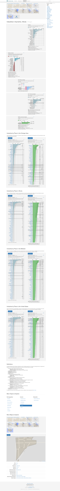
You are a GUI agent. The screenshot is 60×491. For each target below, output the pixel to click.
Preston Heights (23, 476)
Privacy (32, 483)
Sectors (22, 407)
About (28, 483)
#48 (23, 255)
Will (16, 464)
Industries (22, 405)
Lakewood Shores (18, 476)
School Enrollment (36, 400)
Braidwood (17, 475)
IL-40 (17, 472)
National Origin (9, 407)
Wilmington (20, 475)
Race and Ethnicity (9, 402)
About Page (34, 390)
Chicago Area (18, 465)
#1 (43, 24)
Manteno (30, 477)
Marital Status (9, 405)
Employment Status (23, 400)
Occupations (22, 403)
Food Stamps (22, 402)
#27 (23, 197)
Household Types (9, 403)
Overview (48, 6)
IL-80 (17, 473)
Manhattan (27, 477)
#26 (43, 139)
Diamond (20, 477)
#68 (43, 255)
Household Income (23, 398)
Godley (25, 477)
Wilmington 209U (18, 469)
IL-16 (17, 471)
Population (8, 398)
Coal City (17, 477)
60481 (17, 468)
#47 (43, 197)
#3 (33, 79)
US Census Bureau (31, 486)
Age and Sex (9, 400)
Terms (30, 483)
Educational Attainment (37, 398)
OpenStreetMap (30, 487)
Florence (17, 467)
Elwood (22, 477)
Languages (8, 410)
